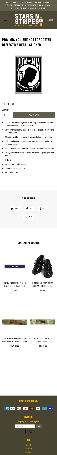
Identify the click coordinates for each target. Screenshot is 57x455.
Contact (28, 452)
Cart (51, 20)
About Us (28, 448)
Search (28, 444)
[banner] (29, 19)
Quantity (5, 109)
